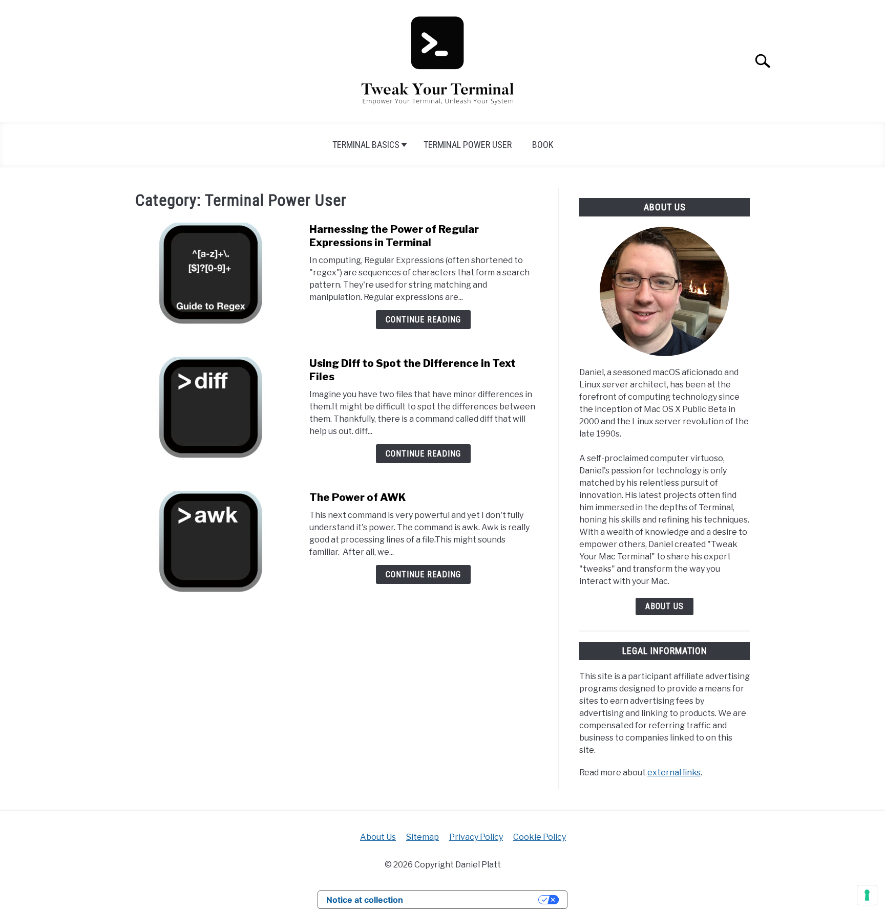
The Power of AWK (357, 497)
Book (542, 144)
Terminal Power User (468, 144)
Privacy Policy (476, 837)
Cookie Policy (539, 837)
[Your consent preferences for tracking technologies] (867, 895)
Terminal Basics (365, 144)
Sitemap (422, 837)
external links (674, 772)
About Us (664, 606)
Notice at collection (364, 900)
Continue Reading (423, 319)
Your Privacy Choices (476, 900)
